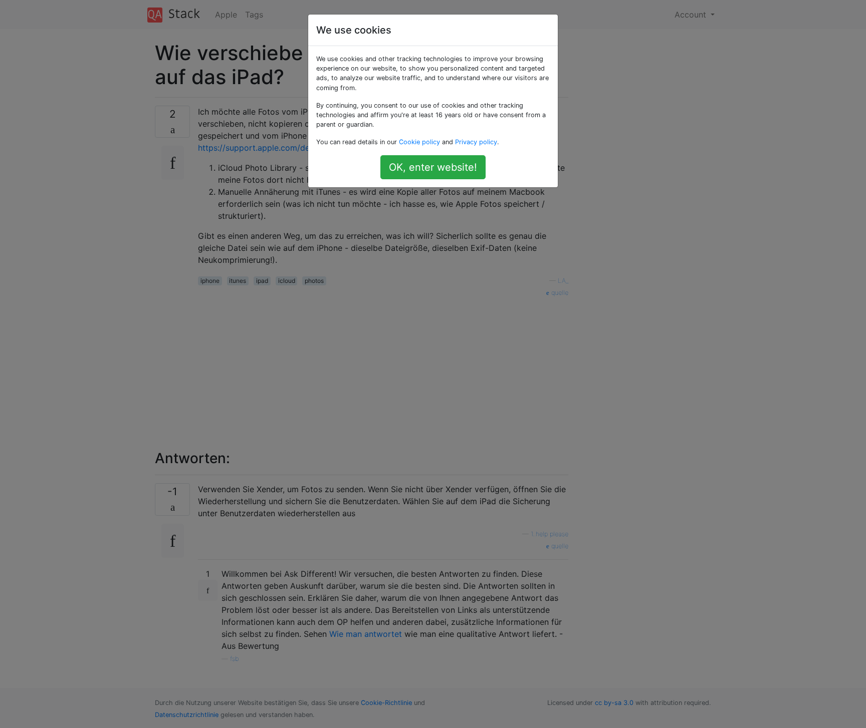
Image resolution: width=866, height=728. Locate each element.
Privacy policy (476, 142)
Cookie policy (419, 142)
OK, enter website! (433, 167)
